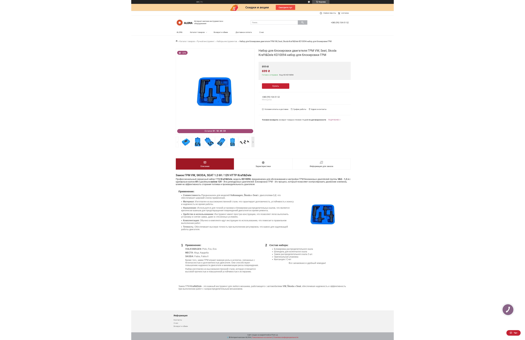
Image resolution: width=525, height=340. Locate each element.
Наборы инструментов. (227, 41)
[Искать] (302, 22)
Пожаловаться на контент (262, 337)
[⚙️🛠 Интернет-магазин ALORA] (184, 22)
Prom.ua (275, 335)
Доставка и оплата (244, 32)
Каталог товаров (197, 32)
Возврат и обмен (221, 32)
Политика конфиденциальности (285, 337)
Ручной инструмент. (206, 41)
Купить (275, 86)
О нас (261, 32)
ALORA (179, 32)
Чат (515, 333)
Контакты (178, 320)
